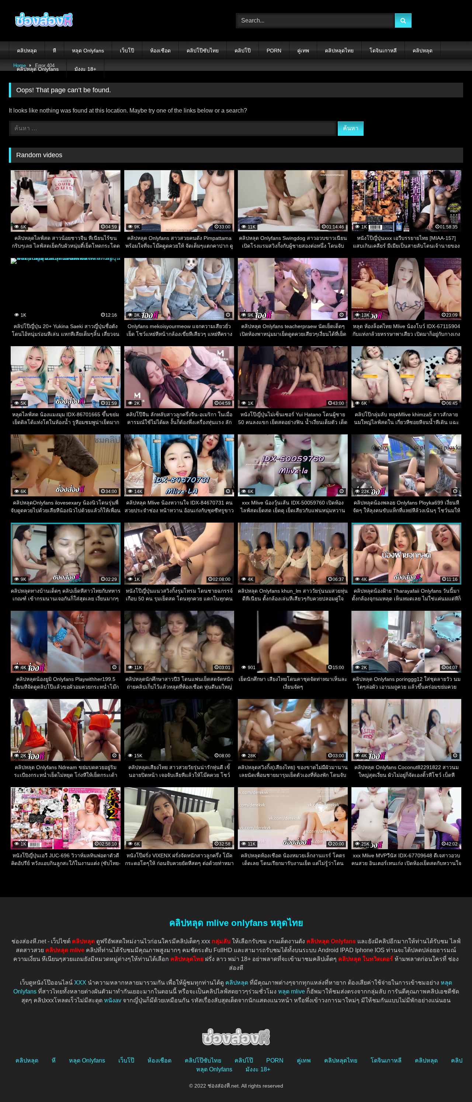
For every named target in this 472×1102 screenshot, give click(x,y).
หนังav (112, 1000)
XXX (80, 982)
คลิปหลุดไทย (339, 51)
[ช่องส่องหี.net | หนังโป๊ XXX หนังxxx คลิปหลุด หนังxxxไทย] (42, 20)
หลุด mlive (291, 991)
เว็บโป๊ (127, 51)
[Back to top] (449, 1080)
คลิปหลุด (27, 51)
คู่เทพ (303, 51)
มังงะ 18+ (85, 69)
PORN (274, 51)
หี (54, 51)
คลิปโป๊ (243, 51)
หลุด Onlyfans (88, 51)
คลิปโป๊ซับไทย (203, 51)
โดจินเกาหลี (383, 51)
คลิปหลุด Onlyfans (38, 69)
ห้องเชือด (160, 51)
